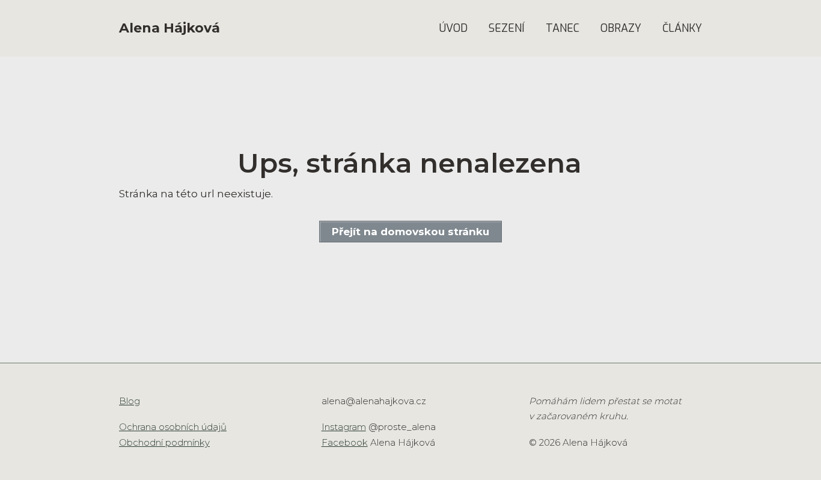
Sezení (507, 28)
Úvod (453, 28)
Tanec (562, 28)
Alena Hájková (169, 28)
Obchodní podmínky (164, 442)
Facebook (345, 442)
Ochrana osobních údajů (173, 426)
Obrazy (620, 28)
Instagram (344, 426)
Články (682, 28)
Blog (129, 401)
